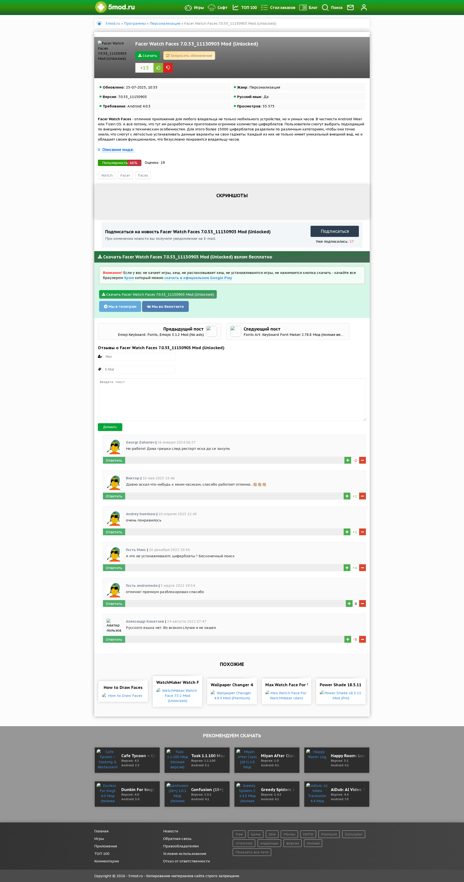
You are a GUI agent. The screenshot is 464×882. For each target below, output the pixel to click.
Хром (129, 277)
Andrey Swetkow (140, 514)
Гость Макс (136, 549)
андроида (269, 843)
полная (313, 843)
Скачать (149, 55)
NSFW (308, 834)
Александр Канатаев (145, 621)
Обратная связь (177, 838)
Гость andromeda (142, 585)
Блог (313, 7)
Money (289, 834)
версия (292, 843)
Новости (170, 831)
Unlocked (244, 843)
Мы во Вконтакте (167, 306)
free (239, 834)
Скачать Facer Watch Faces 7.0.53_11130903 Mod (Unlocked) (159, 294)
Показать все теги (251, 852)
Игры (199, 7)
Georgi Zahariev (140, 442)
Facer (125, 175)
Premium (329, 834)
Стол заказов (282, 7)
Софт (223, 7)
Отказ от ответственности (186, 861)
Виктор (132, 478)
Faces (143, 175)
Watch (107, 175)
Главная (101, 831)
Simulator (353, 834)
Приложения (105, 846)
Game (256, 834)
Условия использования (184, 853)
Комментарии (106, 861)
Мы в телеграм (122, 306)
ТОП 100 (249, 7)
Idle (272, 834)
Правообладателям (181, 846)
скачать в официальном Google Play (198, 277)
